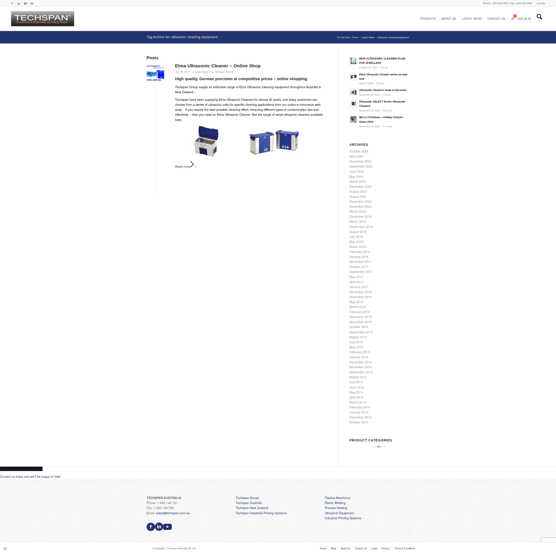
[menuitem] (539, 3)
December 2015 (360, 317)
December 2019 (360, 216)
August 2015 (358, 337)
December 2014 (360, 362)
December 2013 (360, 417)
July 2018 (356, 236)
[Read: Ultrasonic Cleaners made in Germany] (353, 92)
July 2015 (356, 342)
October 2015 (358, 327)
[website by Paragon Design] (5, 548)
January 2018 (358, 256)
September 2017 (360, 271)
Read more (182, 166)
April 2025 (356, 156)
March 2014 (357, 402)
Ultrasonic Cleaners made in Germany (383, 90)
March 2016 (357, 307)
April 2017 (356, 282)
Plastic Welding (335, 503)
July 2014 (356, 382)
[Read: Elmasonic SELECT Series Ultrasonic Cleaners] (353, 104)
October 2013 (358, 422)
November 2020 (360, 206)
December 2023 (360, 186)
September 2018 (360, 226)
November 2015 (360, 322)
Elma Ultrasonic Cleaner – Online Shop (218, 65)
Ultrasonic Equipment (339, 513)
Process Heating (336, 508)
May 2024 (356, 176)
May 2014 (356, 392)
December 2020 (360, 201)
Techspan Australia (249, 503)
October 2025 (358, 151)
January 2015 (358, 357)
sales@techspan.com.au (173, 513)
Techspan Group (247, 498)
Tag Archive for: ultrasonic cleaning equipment (182, 37)
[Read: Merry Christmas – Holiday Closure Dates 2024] (353, 119)
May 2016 (356, 302)
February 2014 (359, 407)
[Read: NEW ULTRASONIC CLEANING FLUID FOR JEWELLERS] (353, 61)
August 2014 (358, 377)
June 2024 (356, 171)
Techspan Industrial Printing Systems (261, 513)
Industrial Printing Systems (343, 518)
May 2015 (356, 347)
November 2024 (360, 161)
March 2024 (357, 181)
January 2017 (358, 287)
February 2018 (359, 251)
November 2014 (360, 367)
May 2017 (356, 277)
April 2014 (356, 397)
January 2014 (358, 412)
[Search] (539, 19)
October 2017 (358, 266)
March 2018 (357, 246)
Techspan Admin (224, 71)
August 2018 (358, 231)
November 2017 (360, 261)
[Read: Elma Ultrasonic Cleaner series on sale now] (353, 77)
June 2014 (356, 387)
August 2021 (358, 196)
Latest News (201, 71)
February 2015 (359, 352)
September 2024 (360, 166)
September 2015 (360, 332)
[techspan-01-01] (43, 19)
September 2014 (360, 372)
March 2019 (357, 221)
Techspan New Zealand (252, 508)
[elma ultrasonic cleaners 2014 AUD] (155, 73)
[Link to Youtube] (25, 3)
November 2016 (360, 297)
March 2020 (357, 211)
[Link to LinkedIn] (19, 3)
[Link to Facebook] (12, 3)
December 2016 (360, 292)
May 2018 (356, 241)
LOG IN (540, 3)
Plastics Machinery (337, 498)
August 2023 (358, 191)
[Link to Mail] (32, 3)
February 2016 (359, 312)
